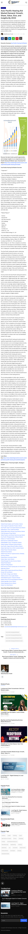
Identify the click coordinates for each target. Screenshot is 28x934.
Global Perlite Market (6, 562)
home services (5, 850)
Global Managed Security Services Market (11, 561)
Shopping (21, 838)
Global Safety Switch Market (7, 559)
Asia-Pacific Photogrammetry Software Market (12, 537)
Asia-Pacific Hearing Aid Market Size (13, 635)
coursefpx (13, 895)
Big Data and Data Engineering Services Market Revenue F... (12, 720)
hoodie (3, 841)
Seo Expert (12, 850)
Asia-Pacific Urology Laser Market (9, 574)
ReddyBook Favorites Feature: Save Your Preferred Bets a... (12, 744)
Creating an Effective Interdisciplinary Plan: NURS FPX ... (18, 892)
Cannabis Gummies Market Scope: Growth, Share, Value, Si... (13, 752)
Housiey (19, 850)
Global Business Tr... (4, 691)
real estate (15, 847)
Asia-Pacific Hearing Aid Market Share (14, 638)
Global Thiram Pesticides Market (8, 549)
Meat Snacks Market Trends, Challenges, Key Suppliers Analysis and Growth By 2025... (14, 657)
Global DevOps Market (6, 551)
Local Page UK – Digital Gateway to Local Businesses (12, 776)
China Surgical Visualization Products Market (11, 525)
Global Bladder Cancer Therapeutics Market (11, 542)
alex (1, 715)
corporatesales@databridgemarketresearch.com (15, 626)
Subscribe (23, 920)
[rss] (2, 883)
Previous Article (15, 648)
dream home (22, 847)
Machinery (4, 847)
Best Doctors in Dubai (6, 838)
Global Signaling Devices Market (8, 583)
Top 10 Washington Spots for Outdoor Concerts (13, 806)
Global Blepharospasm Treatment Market (10, 577)
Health (9, 835)
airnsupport (13, 792)
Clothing (15, 835)
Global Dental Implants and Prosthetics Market (12, 524)
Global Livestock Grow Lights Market (9, 575)
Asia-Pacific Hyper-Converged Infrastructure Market (13, 527)
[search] (26, 2)
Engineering (13, 844)
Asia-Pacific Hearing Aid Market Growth (14, 640)
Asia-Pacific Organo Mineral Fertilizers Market (11, 546)
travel (20, 835)
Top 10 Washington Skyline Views (10, 802)
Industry (20, 844)
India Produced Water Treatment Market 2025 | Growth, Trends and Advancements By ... (14, 651)
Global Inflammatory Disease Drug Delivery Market (13, 531)
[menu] (2, 2)
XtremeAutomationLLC (12, 841)
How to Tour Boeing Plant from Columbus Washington (12, 797)
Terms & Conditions (5, 930)
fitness (14, 838)
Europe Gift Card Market (6, 572)
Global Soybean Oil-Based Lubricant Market (11, 544)
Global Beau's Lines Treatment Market (10, 529)
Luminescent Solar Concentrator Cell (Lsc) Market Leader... (12, 689)
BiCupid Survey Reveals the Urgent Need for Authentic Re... (18, 823)
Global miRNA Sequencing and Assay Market (11, 570)
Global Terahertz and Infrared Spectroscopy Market (13, 535)
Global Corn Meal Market (7, 585)
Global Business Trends (6, 673)
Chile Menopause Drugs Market (8, 533)
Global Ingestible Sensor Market (8, 581)
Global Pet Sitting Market (6, 564)
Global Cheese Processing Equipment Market (11, 579)
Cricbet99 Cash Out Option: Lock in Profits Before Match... (12, 713)
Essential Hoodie (5, 853)
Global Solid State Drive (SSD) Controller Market (12, 548)
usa (9, 847)
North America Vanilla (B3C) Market (9, 540)
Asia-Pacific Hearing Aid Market (19, 43)
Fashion (3, 835)
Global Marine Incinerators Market (9, 557)
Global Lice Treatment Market (8, 538)
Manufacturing (5, 844)
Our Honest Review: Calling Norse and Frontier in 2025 (18, 790)
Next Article (13, 654)
